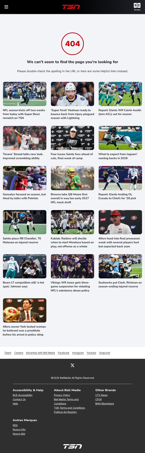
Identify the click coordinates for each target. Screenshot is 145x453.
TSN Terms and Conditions (69, 407)
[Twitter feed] (72, 365)
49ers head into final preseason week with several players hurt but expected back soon (119, 242)
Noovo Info (19, 429)
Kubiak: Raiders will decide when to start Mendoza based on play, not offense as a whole (72, 242)
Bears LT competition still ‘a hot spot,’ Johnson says (23, 284)
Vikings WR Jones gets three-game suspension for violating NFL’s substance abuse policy (70, 286)
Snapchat (104, 352)
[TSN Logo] (71, 7)
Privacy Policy (62, 395)
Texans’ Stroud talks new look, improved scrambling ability (23, 156)
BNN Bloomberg (104, 403)
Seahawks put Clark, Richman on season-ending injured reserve (120, 284)
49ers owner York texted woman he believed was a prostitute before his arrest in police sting (24, 331)
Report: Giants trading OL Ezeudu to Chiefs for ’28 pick (117, 196)
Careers (18, 352)
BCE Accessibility (23, 395)
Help (15, 403)
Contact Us (19, 399)
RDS (15, 425)
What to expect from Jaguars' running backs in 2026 (117, 156)
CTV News (101, 395)
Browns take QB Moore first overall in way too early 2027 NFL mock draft (70, 198)
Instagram (78, 352)
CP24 (98, 399)
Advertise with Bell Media (40, 352)
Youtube (91, 352)
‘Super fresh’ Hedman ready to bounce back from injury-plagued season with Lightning (72, 114)
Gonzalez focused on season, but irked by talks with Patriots (24, 196)
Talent (7, 352)
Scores (137, 9)
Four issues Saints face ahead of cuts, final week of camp (72, 156)
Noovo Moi (19, 433)
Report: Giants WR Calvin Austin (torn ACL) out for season (119, 112)
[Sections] (6, 6)
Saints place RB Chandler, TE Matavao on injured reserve (22, 240)
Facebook (63, 352)
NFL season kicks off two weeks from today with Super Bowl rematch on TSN (24, 114)
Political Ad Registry (65, 411)
